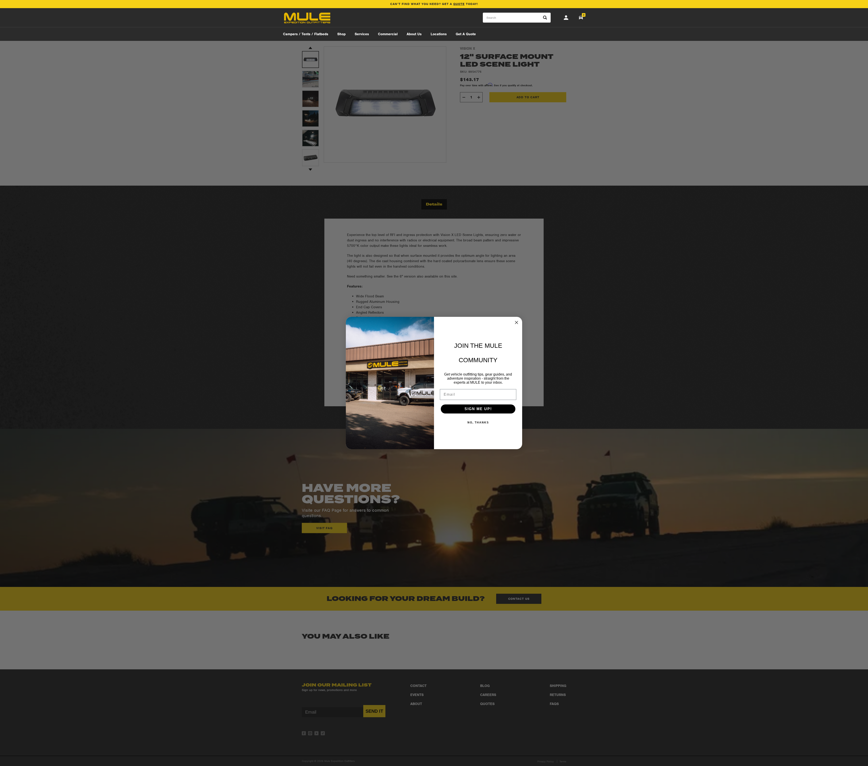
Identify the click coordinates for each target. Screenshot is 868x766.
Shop (341, 34)
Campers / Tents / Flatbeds (305, 34)
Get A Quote (466, 34)
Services (362, 34)
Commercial (388, 34)
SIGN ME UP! (478, 409)
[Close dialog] (516, 322)
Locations (439, 34)
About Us (414, 34)
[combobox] (517, 17)
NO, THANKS (478, 422)
